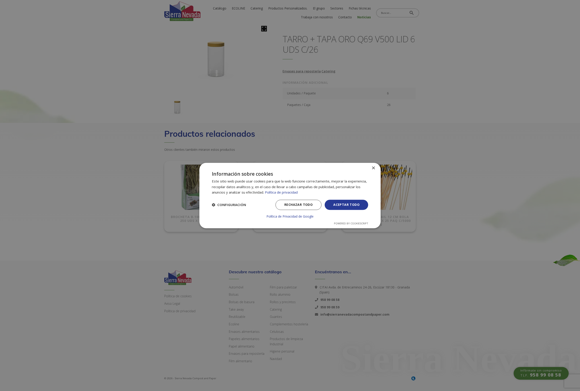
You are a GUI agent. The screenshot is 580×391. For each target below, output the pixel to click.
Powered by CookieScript (351, 223)
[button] (229, 205)
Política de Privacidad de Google (290, 216)
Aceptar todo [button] (346, 204)
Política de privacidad (281, 192)
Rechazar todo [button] (298, 204)
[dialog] (290, 195)
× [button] (373, 168)
